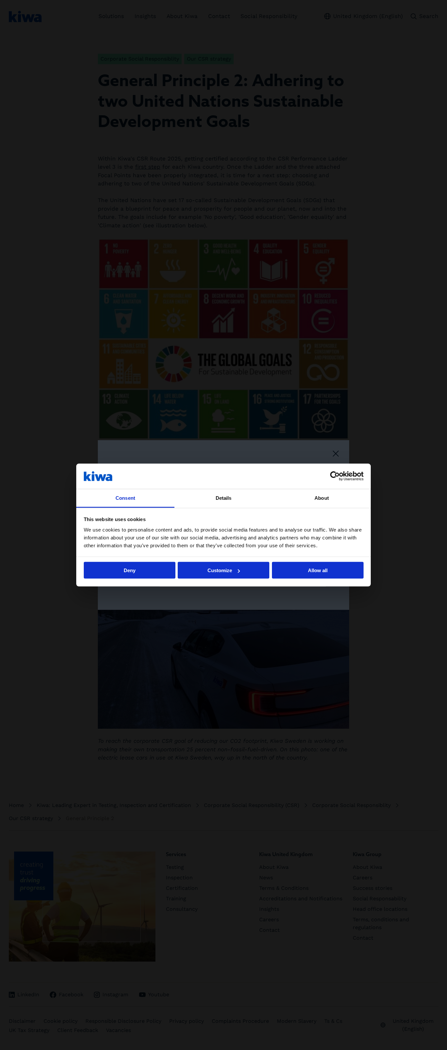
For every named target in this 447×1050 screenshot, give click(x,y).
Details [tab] (224, 497)
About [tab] (321, 497)
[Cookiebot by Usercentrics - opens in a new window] (335, 476)
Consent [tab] (125, 497)
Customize (219, 570)
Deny (129, 570)
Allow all (318, 570)
